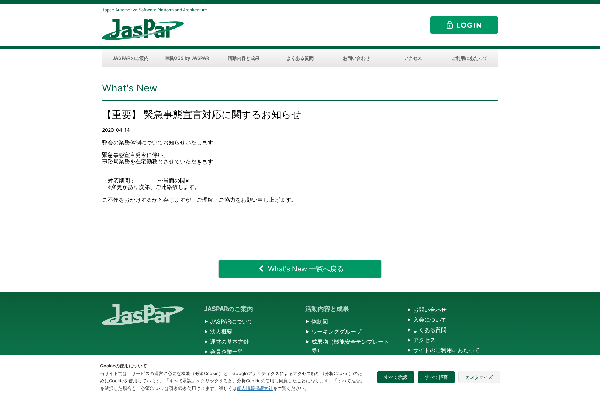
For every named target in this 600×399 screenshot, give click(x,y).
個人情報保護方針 (255, 388)
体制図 (319, 321)
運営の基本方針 (229, 341)
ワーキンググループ (336, 331)
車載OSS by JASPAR (187, 58)
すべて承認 (395, 377)
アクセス (413, 58)
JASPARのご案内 (130, 58)
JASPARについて (231, 321)
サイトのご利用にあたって (446, 349)
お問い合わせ (356, 58)
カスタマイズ (479, 377)
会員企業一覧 (226, 351)
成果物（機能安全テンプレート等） (350, 345)
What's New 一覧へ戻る (306, 269)
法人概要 (221, 331)
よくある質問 (300, 58)
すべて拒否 (436, 377)
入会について (430, 319)
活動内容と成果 (243, 58)
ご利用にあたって (469, 58)
